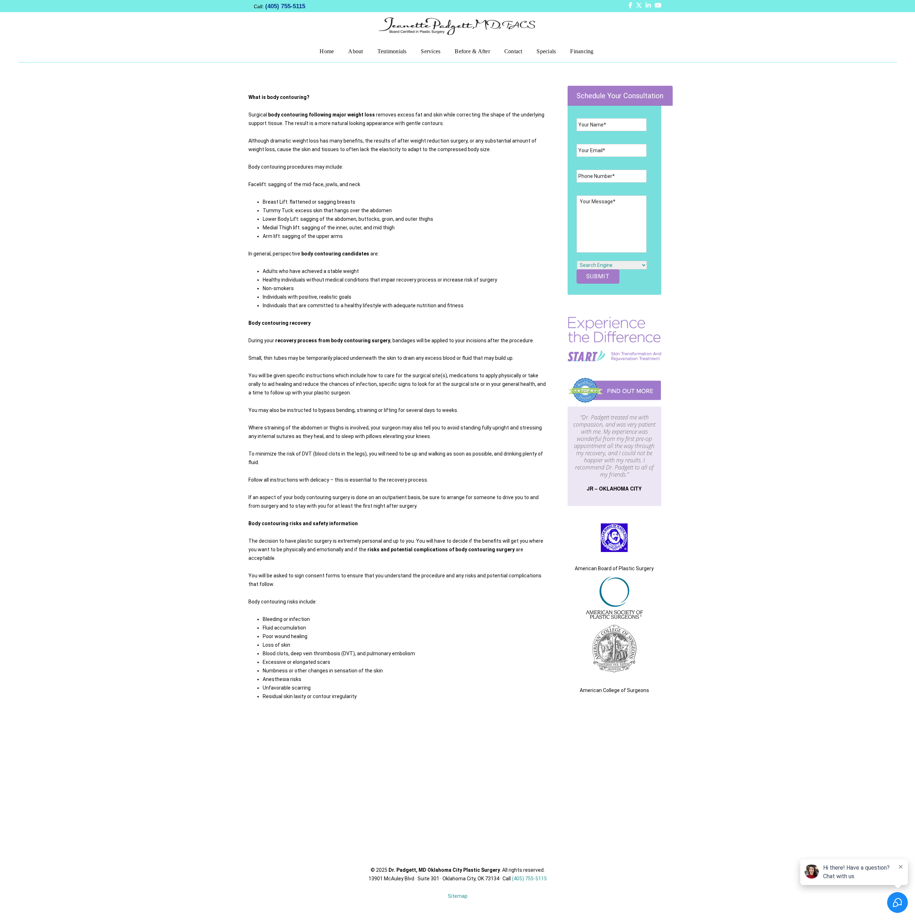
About (355, 51)
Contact (513, 51)
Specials (546, 51)
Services (430, 51)
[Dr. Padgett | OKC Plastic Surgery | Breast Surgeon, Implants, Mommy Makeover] (457, 26)
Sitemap (458, 896)
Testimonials (392, 51)
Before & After (472, 51)
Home (327, 51)
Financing (581, 51)
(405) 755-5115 (285, 6)
